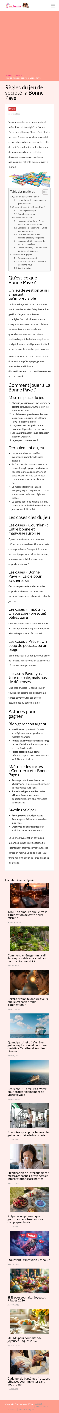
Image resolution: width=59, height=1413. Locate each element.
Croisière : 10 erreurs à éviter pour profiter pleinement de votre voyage (27, 1091)
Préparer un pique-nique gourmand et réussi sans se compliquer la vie (25, 1219)
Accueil (38, 1403)
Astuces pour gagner (22, 254)
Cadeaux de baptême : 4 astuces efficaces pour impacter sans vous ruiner (29, 1381)
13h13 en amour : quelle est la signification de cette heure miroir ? (27, 914)
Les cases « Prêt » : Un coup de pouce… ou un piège (31, 242)
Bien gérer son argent (27, 258)
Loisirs (12, 109)
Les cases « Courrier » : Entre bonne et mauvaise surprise (31, 223)
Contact (12, 1409)
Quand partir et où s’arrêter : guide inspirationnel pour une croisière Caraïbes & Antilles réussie (27, 1046)
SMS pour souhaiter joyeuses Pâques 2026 (27, 1299)
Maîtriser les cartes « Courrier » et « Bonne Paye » (32, 263)
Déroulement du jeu (26, 214)
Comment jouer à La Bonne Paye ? (28, 207)
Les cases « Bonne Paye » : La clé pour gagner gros (32, 229)
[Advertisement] (29, 43)
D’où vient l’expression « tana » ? (29, 1260)
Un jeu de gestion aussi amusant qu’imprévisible (32, 202)
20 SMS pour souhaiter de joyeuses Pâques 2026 (25, 1339)
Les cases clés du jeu (22, 217)
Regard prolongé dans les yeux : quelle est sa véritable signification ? (28, 1001)
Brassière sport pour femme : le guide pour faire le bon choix (28, 1133)
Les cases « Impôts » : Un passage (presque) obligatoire (31, 236)
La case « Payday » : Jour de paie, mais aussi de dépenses (32, 249)
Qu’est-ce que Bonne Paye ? (25, 196)
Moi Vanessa (42, 1406)
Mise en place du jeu (27, 210)
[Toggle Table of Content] (43, 192)
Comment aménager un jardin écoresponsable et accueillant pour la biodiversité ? (27, 958)
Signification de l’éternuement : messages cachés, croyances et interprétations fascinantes (28, 1175)
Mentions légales (27, 1409)
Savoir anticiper (25, 268)
